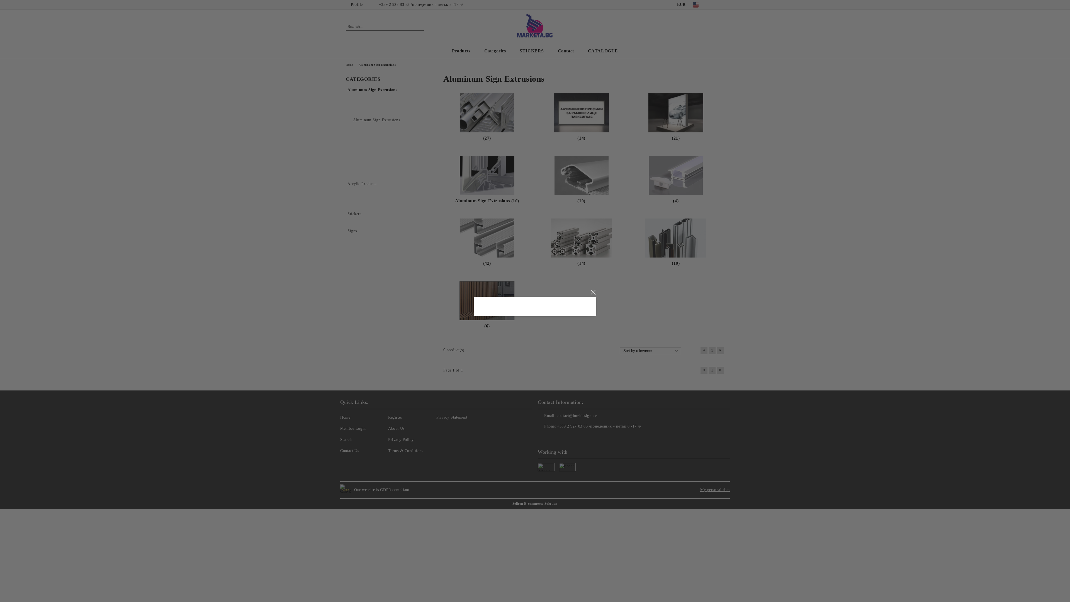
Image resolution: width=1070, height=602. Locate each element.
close (593, 292)
